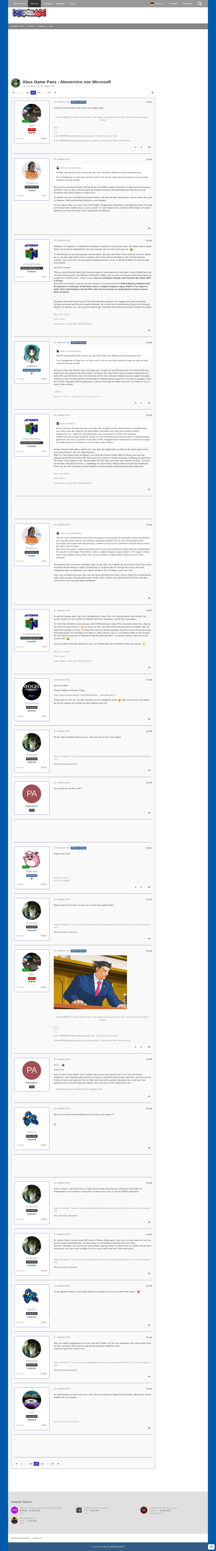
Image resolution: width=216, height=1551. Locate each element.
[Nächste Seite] (55, 93)
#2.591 (149, 848)
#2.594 (149, 1059)
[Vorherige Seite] (13, 93)
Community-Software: (108, 1547)
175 (49, 93)
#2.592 (149, 899)
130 (33, 93)
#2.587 (149, 610)
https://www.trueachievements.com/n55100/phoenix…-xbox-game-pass (84, 695)
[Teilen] (152, 93)
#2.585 (149, 415)
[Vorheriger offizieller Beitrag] (135, 147)
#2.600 (149, 1389)
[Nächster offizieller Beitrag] (141, 147)
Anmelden (173, 3)
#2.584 (149, 343)
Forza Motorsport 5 (28, 1518)
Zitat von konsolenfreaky (70, 168)
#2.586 (149, 525)
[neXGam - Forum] (108, 13)
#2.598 (149, 1286)
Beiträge (20, 138)
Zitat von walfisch (67, 424)
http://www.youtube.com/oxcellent (82, 141)
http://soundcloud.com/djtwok (66, 1421)
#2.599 (149, 1337)
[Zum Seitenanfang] (211, 1547)
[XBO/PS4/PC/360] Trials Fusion (163, 1508)
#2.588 (149, 680)
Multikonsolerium (156, 1513)
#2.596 (149, 1183)
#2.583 (149, 241)
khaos (22, 1521)
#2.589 (149, 731)
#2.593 (149, 951)
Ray (86, 1511)
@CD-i (56, 1065)
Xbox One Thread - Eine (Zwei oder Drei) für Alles (41, 1508)
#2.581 (149, 102)
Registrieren (187, 3)
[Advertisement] (58, 54)
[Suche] (200, 3)
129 (27, 93)
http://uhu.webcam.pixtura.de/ (81, 136)
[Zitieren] (149, 147)
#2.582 (149, 159)
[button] (157, 3)
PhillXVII (65, 878)
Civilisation (153, 1511)
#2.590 (149, 783)
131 (39, 93)
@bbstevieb (59, 1070)
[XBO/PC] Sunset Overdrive (96, 1508)
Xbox (22, 1513)
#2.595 (149, 1109)
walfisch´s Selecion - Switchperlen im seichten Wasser (77, 396)
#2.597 (149, 1234)
